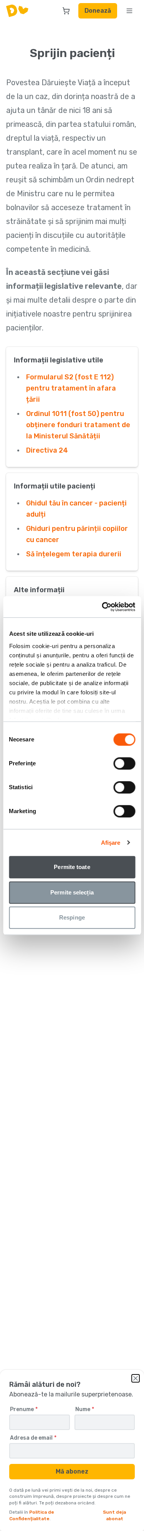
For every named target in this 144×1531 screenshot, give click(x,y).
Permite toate (72, 867)
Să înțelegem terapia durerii (73, 554)
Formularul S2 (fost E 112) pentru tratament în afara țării (71, 388)
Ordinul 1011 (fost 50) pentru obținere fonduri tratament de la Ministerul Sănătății (78, 424)
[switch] (124, 763)
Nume (84, 1409)
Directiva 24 (47, 450)
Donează (97, 10)
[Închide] (135, 1378)
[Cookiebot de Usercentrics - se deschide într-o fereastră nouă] (102, 607)
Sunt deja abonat (114, 1515)
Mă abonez (72, 1471)
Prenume (24, 1409)
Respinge (72, 917)
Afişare (111, 842)
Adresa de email (33, 1438)
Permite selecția (72, 892)
